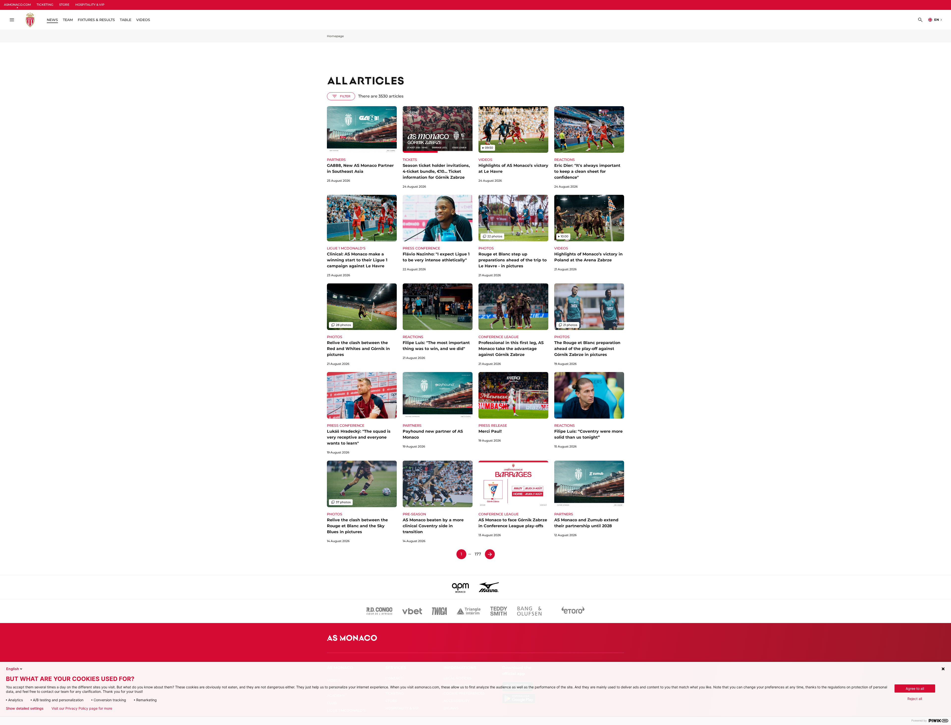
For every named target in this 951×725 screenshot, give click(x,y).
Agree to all (915, 688)
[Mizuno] (489, 587)
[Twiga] (439, 611)
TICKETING (45, 4)
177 (478, 554)
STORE (64, 4)
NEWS (52, 20)
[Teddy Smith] (498, 611)
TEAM (68, 20)
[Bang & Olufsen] (529, 611)
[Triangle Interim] (468, 611)
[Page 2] (490, 554)
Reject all (914, 699)
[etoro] (573, 611)
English (12, 669)
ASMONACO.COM (17, 4)
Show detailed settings (25, 708)
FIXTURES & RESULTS (96, 20)
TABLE (125, 20)
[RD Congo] (380, 611)
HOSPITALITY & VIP (90, 4)
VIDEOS (143, 20)
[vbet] (412, 611)
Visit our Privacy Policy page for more (82, 708)
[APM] (460, 587)
